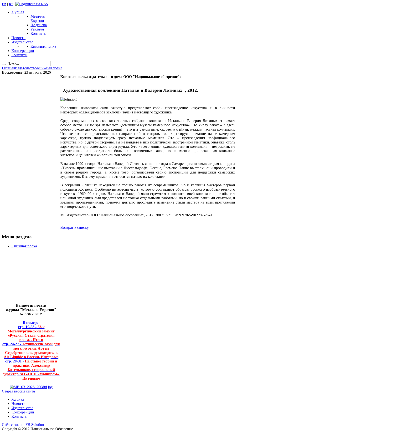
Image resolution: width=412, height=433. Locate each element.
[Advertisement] (27, 277)
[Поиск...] (4, 64)
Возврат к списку (74, 227)
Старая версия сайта (18, 391)
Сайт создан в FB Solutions (23, 425)
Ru (11, 4)
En (4, 4)
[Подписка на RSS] (31, 4)
